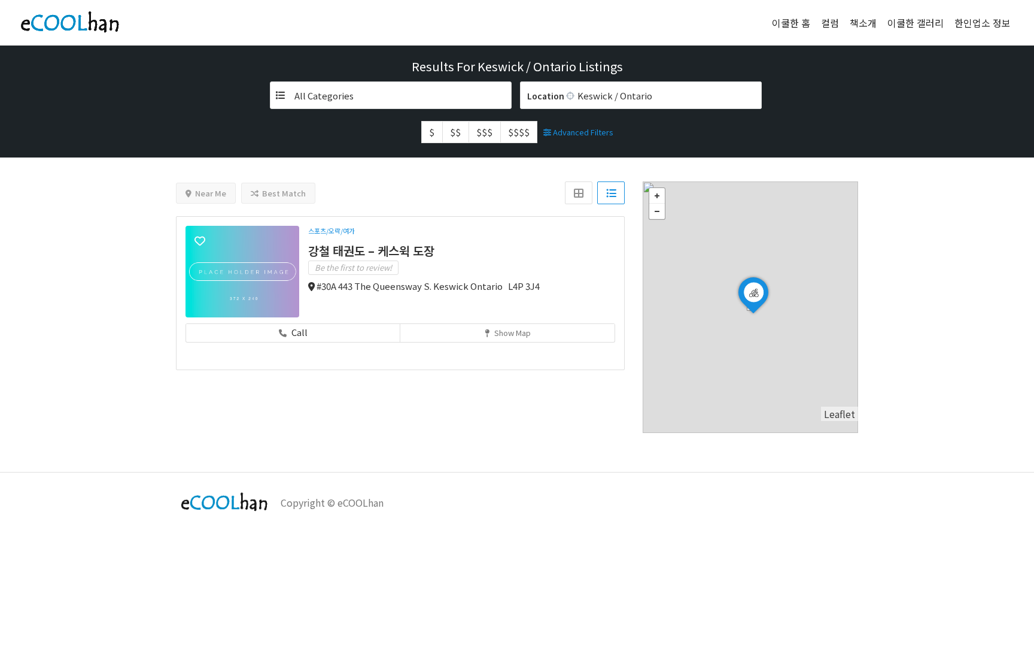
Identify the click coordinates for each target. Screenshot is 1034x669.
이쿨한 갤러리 (915, 23)
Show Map (511, 332)
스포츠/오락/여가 (331, 230)
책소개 (863, 23)
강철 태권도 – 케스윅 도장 (371, 250)
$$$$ (519, 132)
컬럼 (830, 23)
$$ (455, 132)
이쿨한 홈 (791, 23)
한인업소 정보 (982, 23)
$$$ (484, 132)
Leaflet (839, 414)
